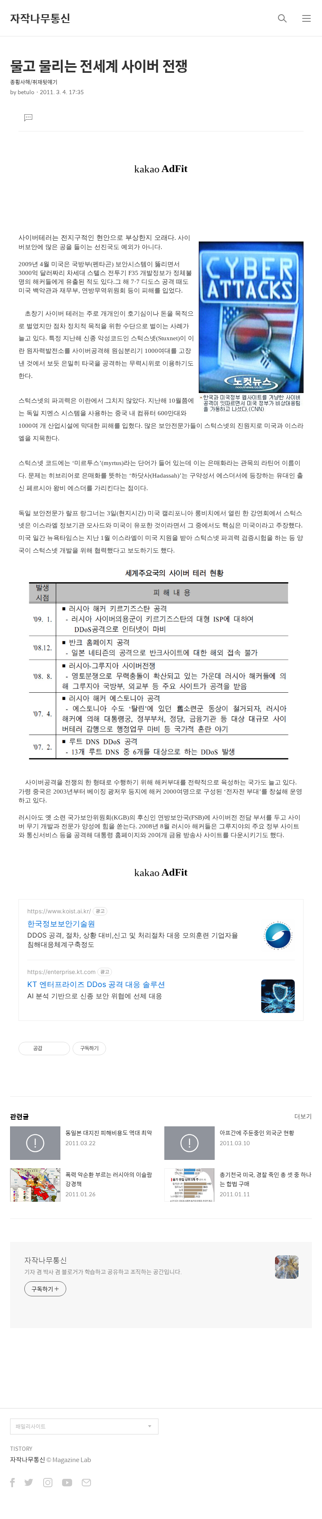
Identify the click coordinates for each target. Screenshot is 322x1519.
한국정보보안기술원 (61, 923)
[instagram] (47, 1483)
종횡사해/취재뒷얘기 (33, 81)
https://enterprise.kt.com (61, 971)
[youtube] (67, 1483)
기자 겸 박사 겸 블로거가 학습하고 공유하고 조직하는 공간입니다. (103, 1271)
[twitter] (29, 1483)
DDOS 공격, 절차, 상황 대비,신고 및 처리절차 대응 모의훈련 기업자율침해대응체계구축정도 (132, 939)
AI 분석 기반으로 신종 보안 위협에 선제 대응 (94, 996)
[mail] (86, 1483)
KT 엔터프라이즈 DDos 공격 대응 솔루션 (96, 984)
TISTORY (21, 1448)
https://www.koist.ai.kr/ (59, 911)
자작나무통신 (40, 18)
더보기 (303, 1116)
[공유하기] (50, 1048)
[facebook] (12, 1483)
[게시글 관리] (60, 1048)
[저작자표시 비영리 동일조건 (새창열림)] (117, 1048)
